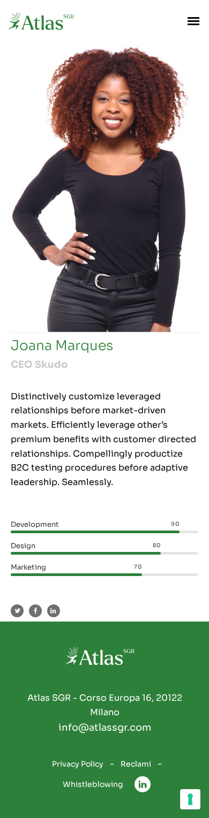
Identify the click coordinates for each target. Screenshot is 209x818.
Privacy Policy (77, 764)
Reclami (136, 764)
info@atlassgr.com (104, 727)
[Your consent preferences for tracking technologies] (190, 799)
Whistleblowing (93, 784)
